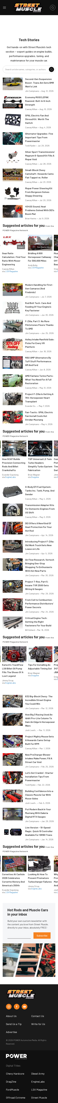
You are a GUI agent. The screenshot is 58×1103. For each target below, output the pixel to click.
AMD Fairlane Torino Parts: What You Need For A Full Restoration (39, 379)
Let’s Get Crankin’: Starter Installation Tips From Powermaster (39, 776)
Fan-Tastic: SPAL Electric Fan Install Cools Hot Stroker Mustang (39, 416)
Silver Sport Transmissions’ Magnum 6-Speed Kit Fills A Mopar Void (40, 155)
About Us (11, 1016)
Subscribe (42, 935)
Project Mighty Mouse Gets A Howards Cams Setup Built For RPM (39, 740)
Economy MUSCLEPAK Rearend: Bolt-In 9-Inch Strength (37, 101)
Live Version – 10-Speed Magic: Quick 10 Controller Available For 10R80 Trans (39, 831)
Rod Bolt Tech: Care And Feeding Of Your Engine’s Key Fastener (38, 307)
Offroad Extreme (15, 1097)
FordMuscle (12, 1089)
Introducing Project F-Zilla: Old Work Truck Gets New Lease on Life (39, 545)
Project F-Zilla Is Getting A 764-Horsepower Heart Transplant (39, 398)
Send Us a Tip (14, 1024)
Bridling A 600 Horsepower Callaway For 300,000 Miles (39, 257)
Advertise (11, 1032)
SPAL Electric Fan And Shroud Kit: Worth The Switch (37, 119)
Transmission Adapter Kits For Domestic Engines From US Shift (40, 509)
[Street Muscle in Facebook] (16, 1006)
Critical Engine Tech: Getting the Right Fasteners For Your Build (38, 622)
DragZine (11, 1081)
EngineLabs (10, 477)
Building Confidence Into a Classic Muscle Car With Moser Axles (39, 795)
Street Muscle (39, 1097)
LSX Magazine (11, 271)
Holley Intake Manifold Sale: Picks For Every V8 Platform (39, 343)
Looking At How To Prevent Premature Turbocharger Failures (40, 878)
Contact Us (37, 1016)
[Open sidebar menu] (4, 7)
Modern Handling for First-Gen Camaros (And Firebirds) (39, 288)
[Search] (51, 69)
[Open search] (52, 7)
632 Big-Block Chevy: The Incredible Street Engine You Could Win (38, 700)
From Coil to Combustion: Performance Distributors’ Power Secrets (39, 603)
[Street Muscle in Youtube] (24, 1006)
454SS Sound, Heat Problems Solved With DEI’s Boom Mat (39, 210)
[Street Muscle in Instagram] (9, 1006)
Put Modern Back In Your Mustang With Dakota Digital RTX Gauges (38, 813)
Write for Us (38, 1024)
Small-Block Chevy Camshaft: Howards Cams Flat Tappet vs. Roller (39, 174)
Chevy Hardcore (15, 1073)
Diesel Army (37, 1073)
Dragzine (35, 477)
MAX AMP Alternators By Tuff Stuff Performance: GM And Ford (38, 361)
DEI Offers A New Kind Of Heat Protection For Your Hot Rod (38, 527)
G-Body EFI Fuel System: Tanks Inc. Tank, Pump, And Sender (39, 490)
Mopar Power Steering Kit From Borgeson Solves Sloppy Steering (38, 192)
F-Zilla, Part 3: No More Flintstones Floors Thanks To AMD (39, 325)
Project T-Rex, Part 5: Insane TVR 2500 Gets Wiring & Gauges (37, 585)
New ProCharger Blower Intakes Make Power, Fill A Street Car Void (38, 758)
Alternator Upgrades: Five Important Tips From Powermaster (39, 137)
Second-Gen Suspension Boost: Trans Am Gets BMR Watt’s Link (39, 83)
